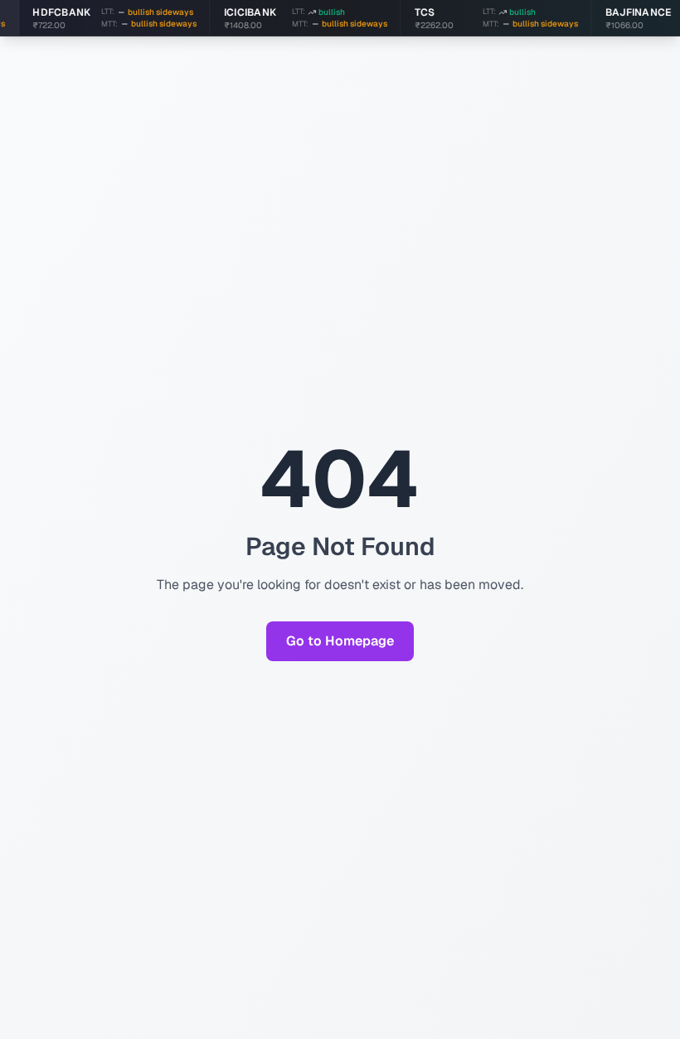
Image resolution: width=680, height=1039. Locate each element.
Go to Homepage (340, 641)
